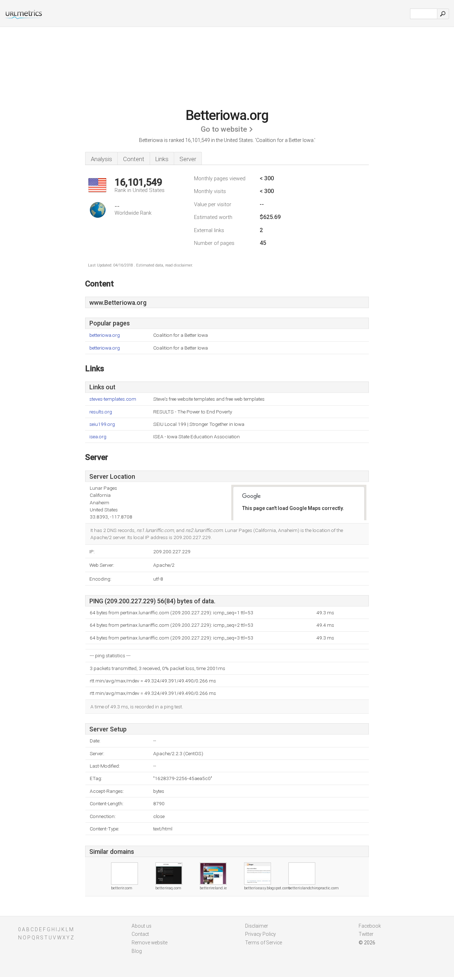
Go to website (224, 129)
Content (133, 159)
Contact (140, 934)
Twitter (366, 934)
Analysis (101, 159)
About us (141, 926)
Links (161, 159)
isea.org (97, 436)
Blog (137, 951)
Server (187, 159)
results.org (100, 412)
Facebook (370, 926)
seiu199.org (102, 424)
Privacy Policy (260, 934)
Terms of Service (263, 942)
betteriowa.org (104, 335)
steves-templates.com (112, 399)
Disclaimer (256, 926)
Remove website (149, 942)
